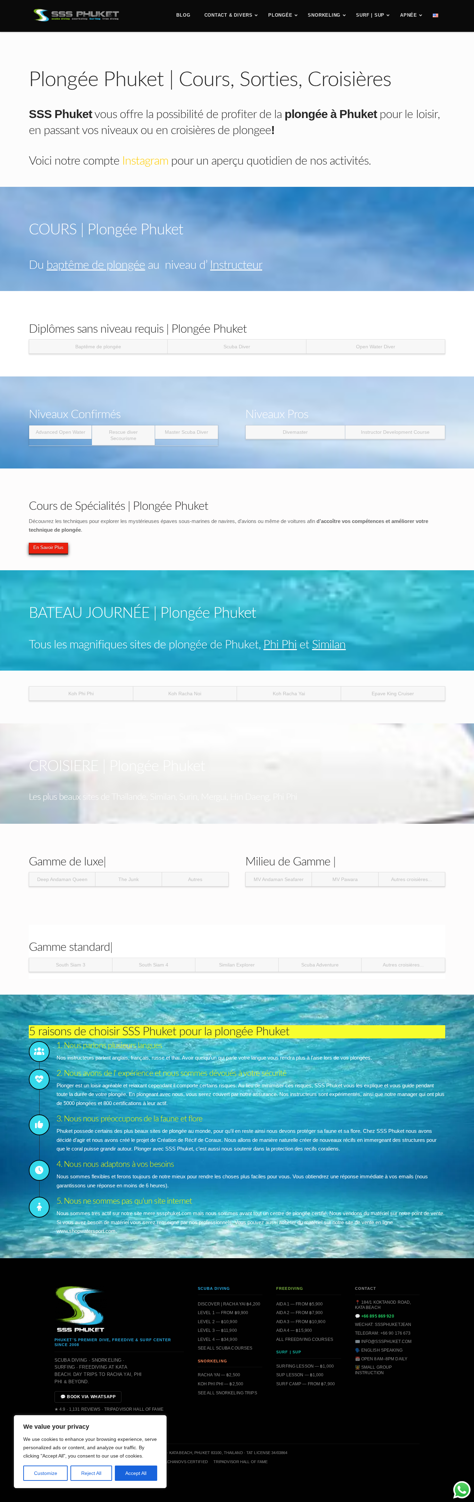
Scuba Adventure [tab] (320, 965)
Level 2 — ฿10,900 (217, 1321)
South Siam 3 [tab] (70, 965)
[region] (90, 1451)
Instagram (145, 161)
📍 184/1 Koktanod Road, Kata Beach (383, 1305)
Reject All (91, 1473)
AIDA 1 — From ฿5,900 (299, 1304)
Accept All (135, 1473)
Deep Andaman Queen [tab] (62, 879)
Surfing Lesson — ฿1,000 (305, 1366)
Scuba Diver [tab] (236, 346)
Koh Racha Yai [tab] (289, 693)
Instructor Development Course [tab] (395, 432)
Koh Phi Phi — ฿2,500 (220, 1383)
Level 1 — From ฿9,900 (223, 1312)
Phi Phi (280, 645)
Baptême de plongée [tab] (98, 346)
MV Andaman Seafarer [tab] (279, 879)
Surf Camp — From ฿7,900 (305, 1383)
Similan (329, 645)
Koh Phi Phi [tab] (81, 693)
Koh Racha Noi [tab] (184, 693)
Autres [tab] (195, 879)
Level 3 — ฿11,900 (217, 1330)
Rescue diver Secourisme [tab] (123, 435)
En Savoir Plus (48, 547)
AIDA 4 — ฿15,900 (294, 1330)
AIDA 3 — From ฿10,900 (300, 1321)
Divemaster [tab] (295, 432)
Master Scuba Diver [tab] (186, 432)
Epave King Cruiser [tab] (393, 693)
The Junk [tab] (128, 879)
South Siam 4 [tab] (153, 965)
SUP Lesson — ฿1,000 (299, 1374)
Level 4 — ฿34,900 (217, 1339)
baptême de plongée (95, 265)
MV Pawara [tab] (345, 879)
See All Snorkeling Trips (227, 1393)
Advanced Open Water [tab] (60, 432)
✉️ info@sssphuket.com (383, 1341)
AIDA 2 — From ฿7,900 (299, 1312)
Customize (45, 1473)
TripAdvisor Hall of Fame (240, 1462)
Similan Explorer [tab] (237, 965)
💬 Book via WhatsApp (88, 1396)
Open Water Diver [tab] (375, 346)
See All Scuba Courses (225, 1348)
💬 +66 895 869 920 (374, 1316)
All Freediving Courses (304, 1339)
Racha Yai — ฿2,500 (219, 1374)
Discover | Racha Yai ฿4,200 (229, 1304)
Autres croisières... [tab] (411, 879)
